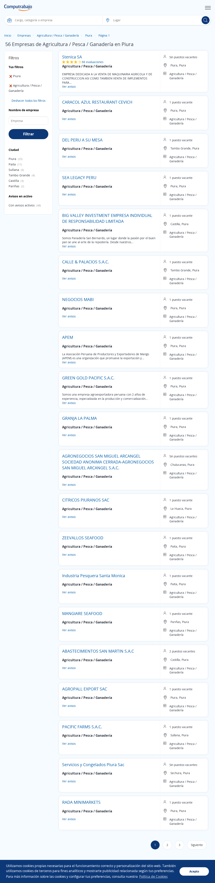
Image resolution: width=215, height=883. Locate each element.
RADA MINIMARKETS (81, 802)
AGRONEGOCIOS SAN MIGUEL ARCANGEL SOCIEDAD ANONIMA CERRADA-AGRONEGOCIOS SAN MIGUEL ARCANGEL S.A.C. (108, 462)
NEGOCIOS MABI (78, 299)
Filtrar (28, 133)
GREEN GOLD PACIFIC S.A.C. (88, 378)
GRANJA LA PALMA (79, 418)
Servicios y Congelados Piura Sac (93, 764)
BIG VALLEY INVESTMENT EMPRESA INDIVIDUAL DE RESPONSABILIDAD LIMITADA (107, 218)
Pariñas (14, 186)
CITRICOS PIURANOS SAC (85, 500)
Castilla (14, 180)
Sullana (14, 170)
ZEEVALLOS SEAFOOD (82, 538)
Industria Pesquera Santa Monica (93, 575)
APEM (67, 337)
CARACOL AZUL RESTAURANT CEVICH (97, 102)
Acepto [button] (194, 871)
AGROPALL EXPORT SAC (84, 689)
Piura (88, 35)
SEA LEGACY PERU (79, 177)
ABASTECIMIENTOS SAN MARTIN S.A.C (98, 651)
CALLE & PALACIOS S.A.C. (85, 262)
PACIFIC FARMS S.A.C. (82, 727)
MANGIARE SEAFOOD (82, 613)
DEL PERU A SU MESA (82, 140)
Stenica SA (72, 57)
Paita (12, 164)
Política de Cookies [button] (153, 876)
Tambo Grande (19, 175)
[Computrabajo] (18, 8)
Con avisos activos (22, 205)
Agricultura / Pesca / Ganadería (58, 35)
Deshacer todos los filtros (28, 101)
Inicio (7, 35)
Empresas (24, 35)
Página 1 (104, 35)
